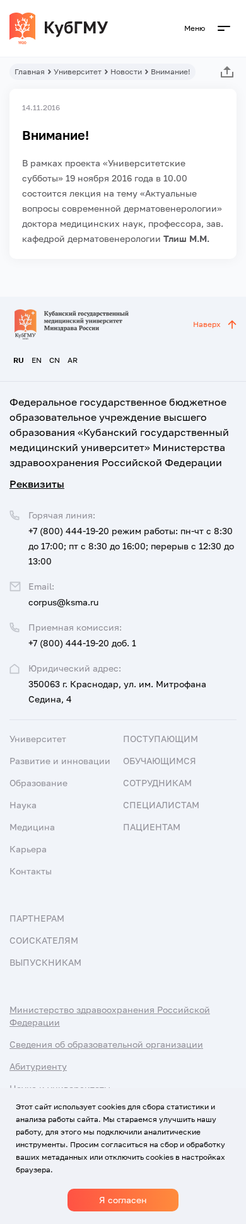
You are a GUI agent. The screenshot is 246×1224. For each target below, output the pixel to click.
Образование (38, 782)
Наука (23, 804)
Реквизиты (36, 484)
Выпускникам (45, 962)
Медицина (32, 826)
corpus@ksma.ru (63, 602)
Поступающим (160, 738)
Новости (126, 71)
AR (72, 360)
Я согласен (123, 1199)
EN (37, 360)
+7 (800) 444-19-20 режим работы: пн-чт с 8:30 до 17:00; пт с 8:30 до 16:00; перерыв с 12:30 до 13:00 (131, 545)
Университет (78, 71)
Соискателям (43, 940)
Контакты (30, 871)
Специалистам (161, 804)
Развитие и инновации (59, 760)
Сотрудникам (157, 782)
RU (18, 360)
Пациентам (151, 826)
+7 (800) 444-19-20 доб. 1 (82, 643)
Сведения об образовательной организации (106, 1044)
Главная (30, 71)
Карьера (28, 849)
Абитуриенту (38, 1066)
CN (54, 360)
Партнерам (36, 918)
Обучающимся (159, 760)
